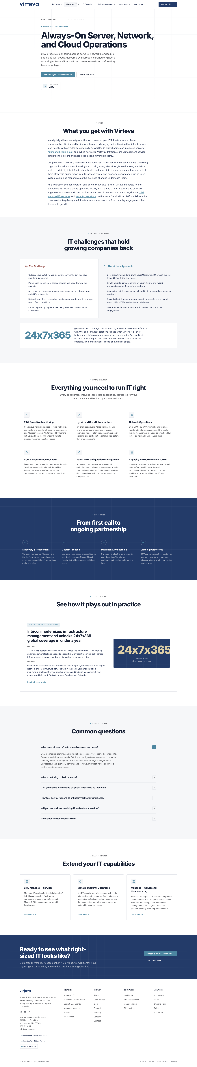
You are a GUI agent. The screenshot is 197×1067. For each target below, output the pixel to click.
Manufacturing (130, 1004)
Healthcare (128, 995)
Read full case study (36, 682)
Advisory (56, 4)
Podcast (97, 1008)
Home (43, 20)
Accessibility (162, 1061)
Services (52, 20)
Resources (138, 4)
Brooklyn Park (160, 1004)
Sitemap (174, 1061)
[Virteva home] (29, 4)
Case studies (99, 999)
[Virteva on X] (29, 1012)
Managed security (72, 1008)
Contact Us (166, 4)
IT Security (87, 4)
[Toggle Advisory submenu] (62, 4)
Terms (151, 1061)
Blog (96, 1004)
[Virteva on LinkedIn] (21, 1012)
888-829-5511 (26, 1026)
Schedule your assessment (56, 74)
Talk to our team (86, 74)
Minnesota (158, 1012)
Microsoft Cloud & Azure (74, 999)
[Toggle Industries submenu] (129, 4)
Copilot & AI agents (72, 1004)
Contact (97, 1021)
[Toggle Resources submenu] (145, 4)
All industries (129, 1008)
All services (69, 1016)
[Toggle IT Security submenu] (94, 4)
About (96, 995)
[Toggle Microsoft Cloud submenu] (114, 4)
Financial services (131, 999)
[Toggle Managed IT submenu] (79, 4)
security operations (86, 196)
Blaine (156, 1008)
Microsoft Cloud (105, 4)
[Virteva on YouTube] (25, 1012)
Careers (97, 1016)
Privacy (143, 1061)
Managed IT (71, 4)
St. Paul (157, 999)
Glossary (97, 1012)
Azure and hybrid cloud (60, 152)
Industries (123, 4)
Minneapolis (159, 995)
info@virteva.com (27, 1029)
